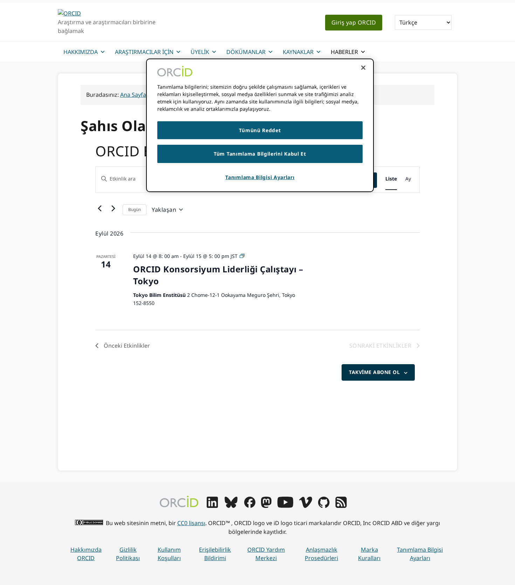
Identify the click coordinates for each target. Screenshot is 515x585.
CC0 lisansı (191, 523)
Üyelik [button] (200, 52)
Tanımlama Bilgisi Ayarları (420, 554)
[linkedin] (212, 506)
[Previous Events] (99, 208)
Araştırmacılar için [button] (144, 52)
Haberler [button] (344, 52)
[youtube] (285, 506)
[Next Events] (113, 208)
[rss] (341, 506)
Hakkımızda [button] (80, 52)
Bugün (134, 209)
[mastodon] (266, 506)
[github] (324, 506)
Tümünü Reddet (260, 130)
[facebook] (249, 506)
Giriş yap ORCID (353, 22)
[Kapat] (363, 67)
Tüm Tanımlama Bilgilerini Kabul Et (260, 153)
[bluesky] (231, 506)
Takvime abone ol (374, 372)
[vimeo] (305, 506)
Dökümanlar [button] (246, 52)
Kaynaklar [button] (298, 52)
